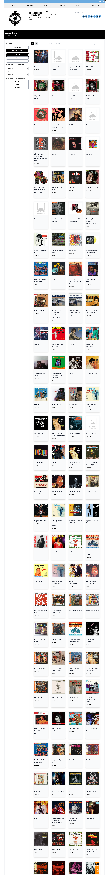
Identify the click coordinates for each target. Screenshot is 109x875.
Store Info (31, 24)
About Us (62, 5)
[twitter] (91, 16)
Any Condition (17, 54)
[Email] (99, 16)
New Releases (46, 5)
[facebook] (89, 16)
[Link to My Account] (100, 1)
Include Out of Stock (17, 50)
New (17, 58)
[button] (30, 5)
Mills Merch (95, 5)
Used (17, 61)
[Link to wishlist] (96, 1)
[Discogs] (86, 16)
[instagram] (94, 16)
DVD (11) (17, 87)
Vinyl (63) (17, 84)
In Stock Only (17, 47)
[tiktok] (97, 16)
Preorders (79, 5)
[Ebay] (83, 16)
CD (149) (17, 81)
